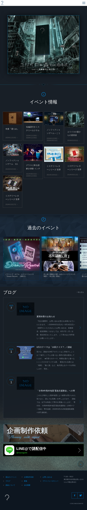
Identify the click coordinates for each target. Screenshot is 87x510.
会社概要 (27, 485)
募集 (25, 481)
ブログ (8, 481)
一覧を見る (80, 292)
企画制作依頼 (29, 477)
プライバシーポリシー (50, 481)
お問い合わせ (47, 477)
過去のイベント (11, 477)
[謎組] (2, 3)
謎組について (10, 485)
